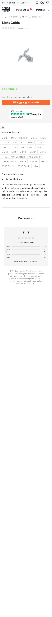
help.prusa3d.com (10, 191)
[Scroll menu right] (49, 10)
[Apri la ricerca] (37, 2)
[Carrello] (47, 2)
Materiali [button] (40, 9)
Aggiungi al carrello (28, 102)
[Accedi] (42, 2)
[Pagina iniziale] (5, 16)
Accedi (16, 261)
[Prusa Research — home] (6, 9)
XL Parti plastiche (35, 17)
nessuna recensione (24, 28)
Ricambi (14, 17)
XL (23, 17)
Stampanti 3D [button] (24, 9)
